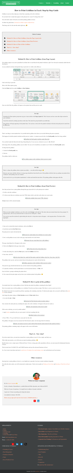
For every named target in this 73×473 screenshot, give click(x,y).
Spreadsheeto (37, 471)
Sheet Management (7, 452)
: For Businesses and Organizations (52, 439)
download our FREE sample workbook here (24, 22)
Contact (4, 430)
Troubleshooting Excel (43, 449)
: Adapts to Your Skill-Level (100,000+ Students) (53, 429)
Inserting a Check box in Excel (63, 364)
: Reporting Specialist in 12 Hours (50, 436)
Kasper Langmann (12, 383)
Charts (4, 457)
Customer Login (6, 431)
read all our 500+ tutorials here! (46, 465)
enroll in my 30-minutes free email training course (32, 350)
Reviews (40, 459)
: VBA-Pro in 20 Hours (47, 434)
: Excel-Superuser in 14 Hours (48, 431)
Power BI (40, 457)
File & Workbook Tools (8, 459)
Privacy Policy (14, 434)
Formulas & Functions (8, 454)
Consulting (5, 433)
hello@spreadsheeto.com (11, 437)
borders (8, 312)
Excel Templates (42, 452)
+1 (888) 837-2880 (10, 439)
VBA (39, 454)
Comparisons (41, 462)
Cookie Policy (6, 434)
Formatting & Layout (7, 449)
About (4, 429)
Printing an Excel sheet (48, 364)
